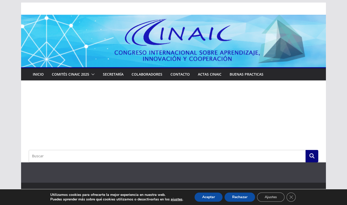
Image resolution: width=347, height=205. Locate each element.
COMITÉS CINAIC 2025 (70, 74)
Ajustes (271, 197)
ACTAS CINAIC (210, 74)
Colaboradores (147, 74)
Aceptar (208, 197)
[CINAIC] (173, 18)
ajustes (176, 199)
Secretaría (113, 74)
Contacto (180, 74)
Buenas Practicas (246, 74)
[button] (92, 74)
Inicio (38, 74)
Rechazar (239, 197)
